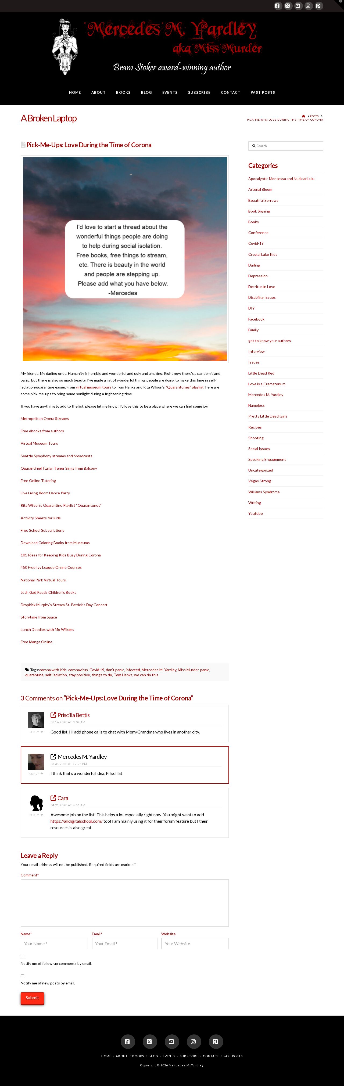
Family (253, 330)
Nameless (256, 405)
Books (253, 222)
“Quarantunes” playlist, (185, 387)
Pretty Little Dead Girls (267, 416)
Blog (153, 1056)
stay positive (79, 675)
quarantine (34, 675)
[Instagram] (308, 6)
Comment (30, 875)
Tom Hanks (123, 675)
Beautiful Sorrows (263, 200)
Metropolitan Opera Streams (45, 418)
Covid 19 (96, 669)
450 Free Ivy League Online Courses (51, 567)
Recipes (255, 427)
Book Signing (259, 211)
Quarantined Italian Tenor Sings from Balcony (59, 468)
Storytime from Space (39, 617)
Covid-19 (256, 243)
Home (106, 1056)
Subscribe (189, 1056)
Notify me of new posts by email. (48, 983)
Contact (211, 1056)
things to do (102, 675)
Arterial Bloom (260, 189)
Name (26, 934)
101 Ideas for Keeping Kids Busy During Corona (61, 555)
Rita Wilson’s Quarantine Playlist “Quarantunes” (61, 505)
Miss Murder (188, 669)
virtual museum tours (93, 387)
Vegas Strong (259, 481)
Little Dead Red (261, 373)
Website (168, 934)
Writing (254, 502)
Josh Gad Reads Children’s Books (48, 592)
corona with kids (53, 669)
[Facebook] (278, 6)
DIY (251, 308)
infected (133, 669)
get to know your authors (269, 340)
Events (169, 1056)
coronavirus (78, 669)
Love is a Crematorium (266, 384)
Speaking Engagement (267, 459)
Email (97, 934)
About (122, 1056)
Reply (35, 731)
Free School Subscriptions (42, 530)
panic (204, 669)
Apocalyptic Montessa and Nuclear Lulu (281, 178)
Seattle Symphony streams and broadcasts (56, 456)
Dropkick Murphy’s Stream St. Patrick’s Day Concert (64, 604)
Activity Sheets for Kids (41, 518)
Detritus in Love (261, 286)
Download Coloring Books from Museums (55, 542)
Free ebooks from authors (42, 431)
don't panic (115, 669)
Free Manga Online (36, 641)
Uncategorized (260, 470)
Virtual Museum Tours (39, 443)
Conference (258, 232)
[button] (339, 5)
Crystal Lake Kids (262, 254)
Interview (256, 351)
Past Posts (233, 1056)
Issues (254, 362)
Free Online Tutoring (38, 480)
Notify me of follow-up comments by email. (56, 963)
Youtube (255, 513)
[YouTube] (298, 6)
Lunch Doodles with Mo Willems (47, 629)
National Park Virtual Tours (43, 580)
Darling (254, 265)
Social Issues (259, 448)
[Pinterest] (319, 6)
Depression (258, 276)
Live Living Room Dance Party (45, 493)
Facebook (256, 319)
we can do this (146, 675)
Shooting (256, 438)
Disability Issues (262, 297)
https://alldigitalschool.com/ (77, 821)
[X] (288, 6)
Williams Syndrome (264, 492)
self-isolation (56, 675)
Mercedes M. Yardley (159, 669)
